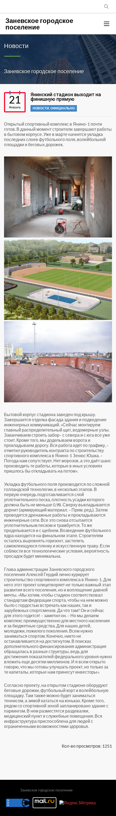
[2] (58, 279)
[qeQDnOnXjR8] (58, 361)
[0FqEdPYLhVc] (58, 197)
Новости (41, 108)
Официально (62, 108)
